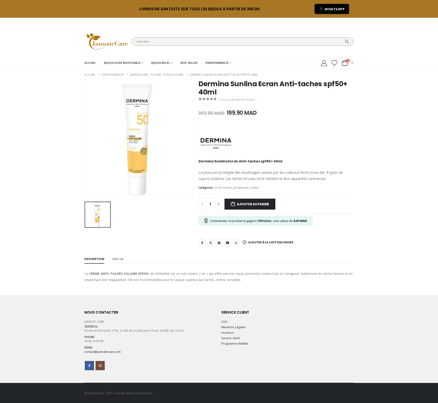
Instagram (100, 365)
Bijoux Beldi (160, 63)
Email (227, 242)
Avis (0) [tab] (117, 259)
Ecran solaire (223, 188)
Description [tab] (94, 259)
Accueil (90, 63)
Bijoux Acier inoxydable (122, 63)
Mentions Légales (233, 327)
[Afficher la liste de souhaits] (334, 63)
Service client (230, 338)
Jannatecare (240, 188)
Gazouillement (210, 242)
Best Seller (189, 63)
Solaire (254, 188)
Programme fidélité (234, 343)
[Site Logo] (106, 41)
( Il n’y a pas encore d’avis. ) (237, 99)
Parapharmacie (216, 63)
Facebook (202, 242)
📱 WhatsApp (331, 9)
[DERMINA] (215, 140)
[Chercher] (347, 41)
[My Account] (324, 63)
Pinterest (219, 242)
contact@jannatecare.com (102, 352)
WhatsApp (236, 242)
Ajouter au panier (253, 204)
